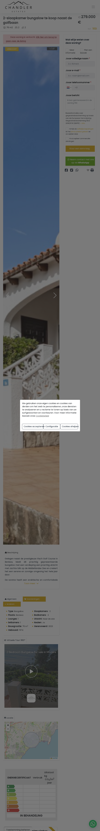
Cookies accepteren (33, 426)
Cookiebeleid (42, 415)
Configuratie (51, 426)
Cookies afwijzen (70, 426)
